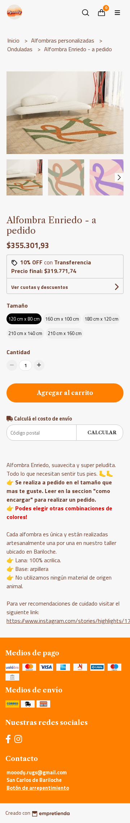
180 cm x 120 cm (101, 318)
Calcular (101, 432)
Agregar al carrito (65, 392)
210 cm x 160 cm (65, 333)
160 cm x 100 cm (62, 318)
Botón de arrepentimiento (37, 788)
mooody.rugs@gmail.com (36, 772)
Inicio (14, 40)
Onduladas (20, 49)
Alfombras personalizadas (63, 40)
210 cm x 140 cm (25, 333)
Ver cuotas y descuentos (39, 287)
